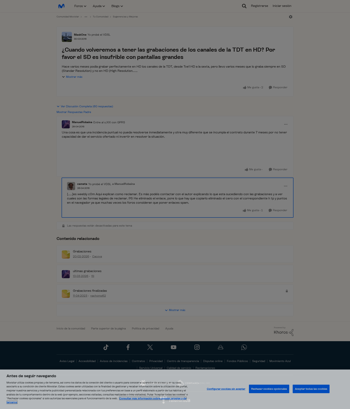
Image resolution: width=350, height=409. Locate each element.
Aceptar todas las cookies (311, 388)
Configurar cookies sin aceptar (226, 388)
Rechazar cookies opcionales (269, 388)
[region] (175, 389)
